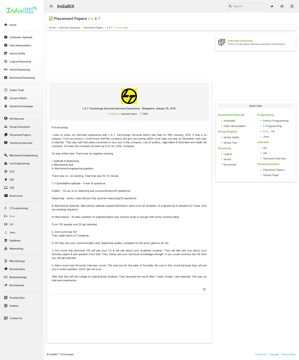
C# (273, 131)
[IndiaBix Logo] (21, 12)
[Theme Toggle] (282, 6)
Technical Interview (274, 158)
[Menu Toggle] (51, 6)
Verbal (227, 159)
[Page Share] (272, 6)
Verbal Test (230, 142)
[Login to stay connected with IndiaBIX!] (292, 6)
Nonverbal (229, 164)
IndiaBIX (65, 6)
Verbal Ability (231, 137)
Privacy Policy (288, 354)
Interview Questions (69, 27)
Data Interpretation (234, 126)
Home (52, 27)
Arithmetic (229, 120)
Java (266, 136)
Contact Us (260, 354)
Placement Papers (93, 27)
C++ (265, 131)
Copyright (274, 354)
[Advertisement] (129, 56)
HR (265, 153)
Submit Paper (271, 175)
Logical (227, 154)
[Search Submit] (230, 6)
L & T (110, 27)
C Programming (272, 126)
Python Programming (275, 120)
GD (265, 147)
